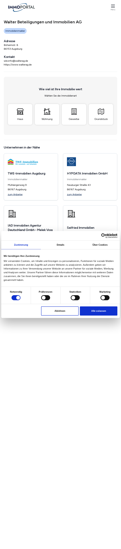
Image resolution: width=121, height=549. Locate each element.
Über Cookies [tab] (100, 244)
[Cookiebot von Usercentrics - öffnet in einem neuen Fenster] (103, 235)
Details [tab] (60, 244)
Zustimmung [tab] (21, 244)
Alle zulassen (98, 311)
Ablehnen (60, 311)
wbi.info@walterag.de (16, 60)
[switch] (45, 297)
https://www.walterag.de (18, 64)
